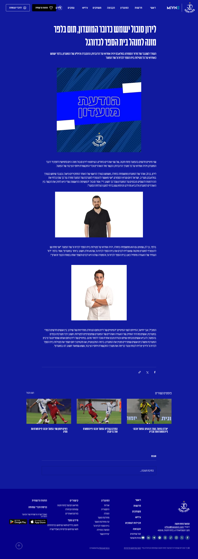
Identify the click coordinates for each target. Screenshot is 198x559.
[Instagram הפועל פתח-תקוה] (176, 537)
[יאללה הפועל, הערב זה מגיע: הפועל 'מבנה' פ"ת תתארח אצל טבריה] (149, 411)
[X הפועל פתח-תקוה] (182, 537)
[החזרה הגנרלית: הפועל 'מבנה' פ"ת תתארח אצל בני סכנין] (99, 411)
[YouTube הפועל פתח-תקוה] (143, 537)
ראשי (138, 500)
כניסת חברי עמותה (37, 507)
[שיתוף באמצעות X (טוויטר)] (147, 372)
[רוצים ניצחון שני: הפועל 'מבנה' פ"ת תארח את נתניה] (48, 411)
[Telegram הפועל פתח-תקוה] (154, 537)
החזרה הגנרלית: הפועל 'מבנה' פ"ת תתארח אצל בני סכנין (100, 430)
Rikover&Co (104, 548)
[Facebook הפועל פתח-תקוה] (187, 537)
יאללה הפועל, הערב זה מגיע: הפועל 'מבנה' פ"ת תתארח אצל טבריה (150, 430)
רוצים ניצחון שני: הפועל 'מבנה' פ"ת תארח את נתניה (49, 430)
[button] (124, 8)
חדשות (137, 505)
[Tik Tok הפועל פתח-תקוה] (171, 537)
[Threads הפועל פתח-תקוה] (165, 537)
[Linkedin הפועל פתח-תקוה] (148, 537)
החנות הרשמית (39, 500)
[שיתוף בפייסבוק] (154, 372)
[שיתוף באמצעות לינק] (139, 372)
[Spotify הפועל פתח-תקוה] (159, 537)
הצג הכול (30, 393)
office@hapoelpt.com (174, 527)
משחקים (136, 511)
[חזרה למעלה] (19, 546)
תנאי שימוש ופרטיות (132, 548)
